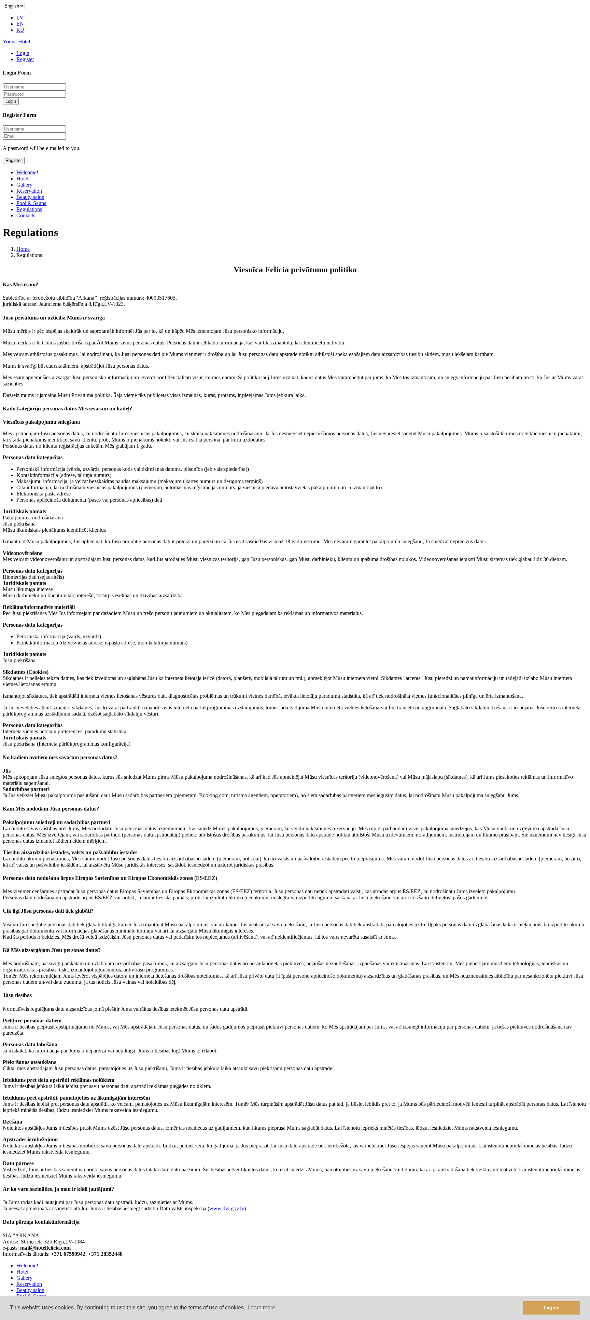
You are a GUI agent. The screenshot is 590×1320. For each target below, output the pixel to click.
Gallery (24, 185)
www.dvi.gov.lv (226, 1208)
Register (25, 59)
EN (20, 24)
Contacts (25, 215)
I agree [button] (552, 1307)
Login (22, 53)
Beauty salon (30, 197)
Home (23, 249)
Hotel (22, 178)
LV (20, 18)
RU (20, 30)
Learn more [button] (261, 1307)
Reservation (29, 191)
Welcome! (27, 172)
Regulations (29, 209)
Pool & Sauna (31, 203)
